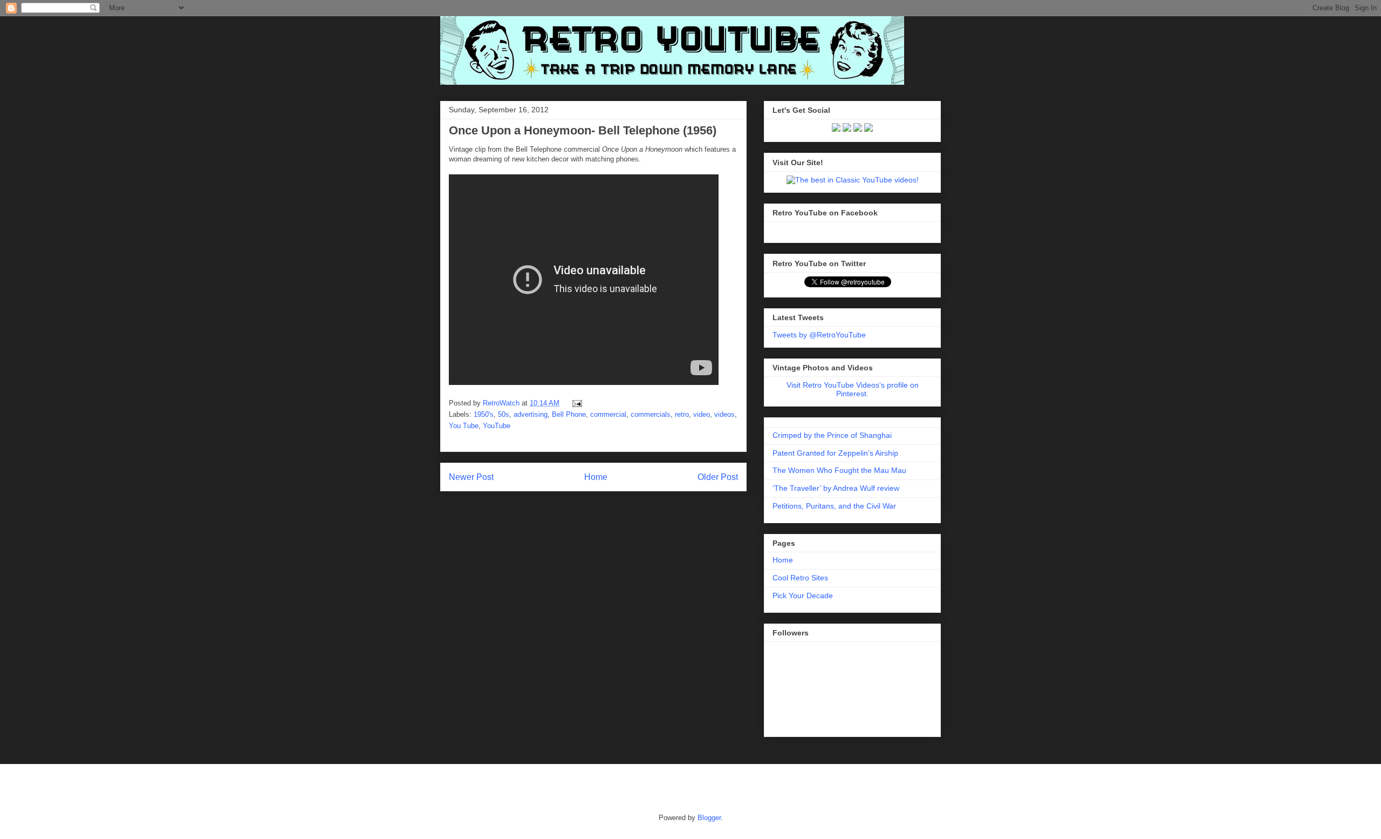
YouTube (496, 426)
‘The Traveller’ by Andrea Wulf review (835, 488)
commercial (608, 414)
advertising (531, 414)
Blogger (709, 818)
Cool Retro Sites (800, 577)
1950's (484, 414)
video (701, 414)
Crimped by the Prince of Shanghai (832, 435)
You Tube (463, 426)
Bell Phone (569, 414)
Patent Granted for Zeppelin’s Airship (835, 453)
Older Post (718, 477)
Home (595, 477)
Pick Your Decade (802, 595)
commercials (651, 414)
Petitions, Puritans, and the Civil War (834, 506)
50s (503, 414)
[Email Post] (575, 403)
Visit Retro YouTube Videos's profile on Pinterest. (853, 389)
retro (682, 414)
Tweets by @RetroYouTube (819, 334)
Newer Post (471, 477)
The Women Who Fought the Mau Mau (839, 470)
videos (724, 414)
